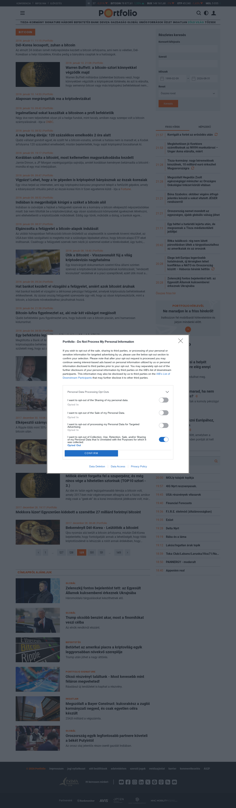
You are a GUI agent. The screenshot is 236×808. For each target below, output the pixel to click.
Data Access (118, 466)
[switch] (164, 400)
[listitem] (118, 392)
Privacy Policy (139, 466)
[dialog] (118, 404)
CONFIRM (91, 453)
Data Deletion (97, 466)
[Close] (181, 341)
